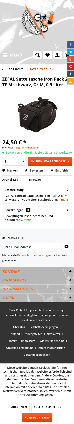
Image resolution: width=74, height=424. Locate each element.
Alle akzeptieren (48, 407)
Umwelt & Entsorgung (19, 348)
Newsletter (53, 334)
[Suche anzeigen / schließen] (37, 55)
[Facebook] (70, 44)
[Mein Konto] (57, 55)
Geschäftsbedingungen (43, 327)
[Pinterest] (70, 66)
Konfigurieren (37, 417)
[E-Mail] (70, 81)
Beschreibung (14, 190)
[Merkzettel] (47, 55)
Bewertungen (14, 210)
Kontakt (12, 341)
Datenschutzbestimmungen (34, 255)
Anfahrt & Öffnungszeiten (26, 334)
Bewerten (36, 170)
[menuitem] (12, 55)
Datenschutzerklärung (51, 348)
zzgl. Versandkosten (27, 147)
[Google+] (70, 59)
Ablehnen (19, 407)
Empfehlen (62, 170)
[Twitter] (70, 52)
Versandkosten (14, 315)
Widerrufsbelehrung (52, 341)
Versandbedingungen (37, 354)
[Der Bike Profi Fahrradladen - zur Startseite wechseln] (38, 21)
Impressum (28, 341)
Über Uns (19, 327)
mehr (64, 199)
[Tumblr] (70, 74)
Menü (16, 55)
